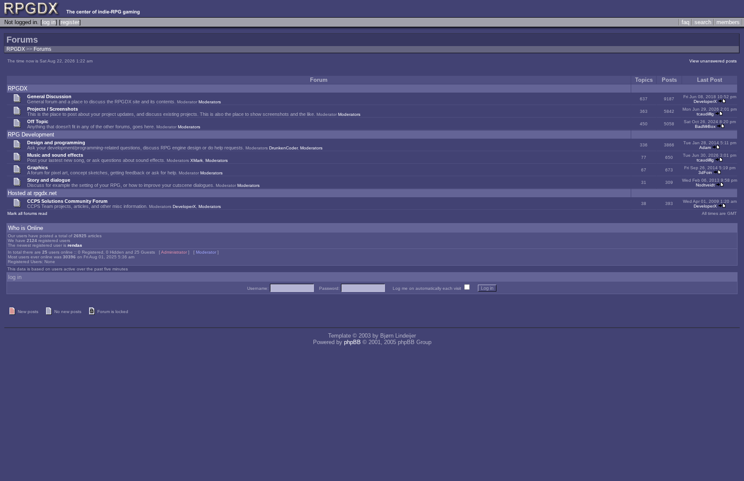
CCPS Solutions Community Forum (67, 201)
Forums (42, 49)
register (70, 22)
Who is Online (25, 228)
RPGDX (15, 49)
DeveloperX (705, 101)
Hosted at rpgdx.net (32, 193)
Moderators (209, 101)
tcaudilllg (705, 114)
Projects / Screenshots (52, 109)
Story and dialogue (48, 180)
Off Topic (37, 121)
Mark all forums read (27, 213)
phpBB (352, 342)
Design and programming (56, 142)
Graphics (37, 167)
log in (49, 22)
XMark (196, 160)
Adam (705, 147)
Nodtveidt (705, 185)
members (728, 22)
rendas (75, 245)
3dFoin (705, 172)
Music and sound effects (55, 155)
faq (685, 22)
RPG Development (31, 134)
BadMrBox (705, 126)
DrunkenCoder (283, 148)
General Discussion (49, 96)
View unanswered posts (713, 61)
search (702, 22)
